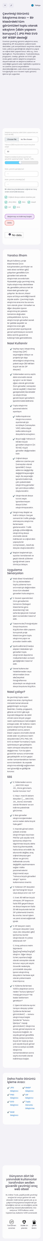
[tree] (14, 235)
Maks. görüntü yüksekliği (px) (15, 179)
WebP (33, 202)
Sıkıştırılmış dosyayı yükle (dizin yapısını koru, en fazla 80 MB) (21, 133)
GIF (9, 207)
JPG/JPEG (12, 202)
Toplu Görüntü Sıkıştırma (29, 1105)
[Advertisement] (21, 102)
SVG (18, 207)
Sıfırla (9, 223)
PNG (23, 202)
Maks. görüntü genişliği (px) (14, 169)
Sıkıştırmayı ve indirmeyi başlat (19, 216)
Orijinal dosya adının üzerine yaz (21, 197)
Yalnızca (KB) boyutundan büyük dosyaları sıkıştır (20, 146)
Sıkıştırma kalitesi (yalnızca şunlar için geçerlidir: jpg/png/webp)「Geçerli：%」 (20, 158)
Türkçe (37, 5)
